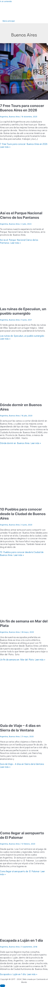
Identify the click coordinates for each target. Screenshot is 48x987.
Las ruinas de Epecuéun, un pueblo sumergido (23, 311)
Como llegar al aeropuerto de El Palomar (22, 835)
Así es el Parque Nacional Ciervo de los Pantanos (21, 215)
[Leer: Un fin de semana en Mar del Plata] (24, 615)
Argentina (4, 117)
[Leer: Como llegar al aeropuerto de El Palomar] (24, 826)
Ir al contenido (6, 1)
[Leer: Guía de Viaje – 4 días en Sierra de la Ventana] (24, 719)
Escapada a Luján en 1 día (21, 940)
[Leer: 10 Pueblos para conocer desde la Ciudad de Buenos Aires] (24, 503)
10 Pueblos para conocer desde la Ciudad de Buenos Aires (23, 513)
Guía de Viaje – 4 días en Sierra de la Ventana (20, 727)
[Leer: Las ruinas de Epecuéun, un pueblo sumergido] (24, 302)
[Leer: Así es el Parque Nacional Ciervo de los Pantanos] (24, 207)
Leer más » (23, 145)
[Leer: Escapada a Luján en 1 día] (24, 934)
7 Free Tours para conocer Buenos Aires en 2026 (22, 108)
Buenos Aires (14, 117)
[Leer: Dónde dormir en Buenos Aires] (24, 398)
